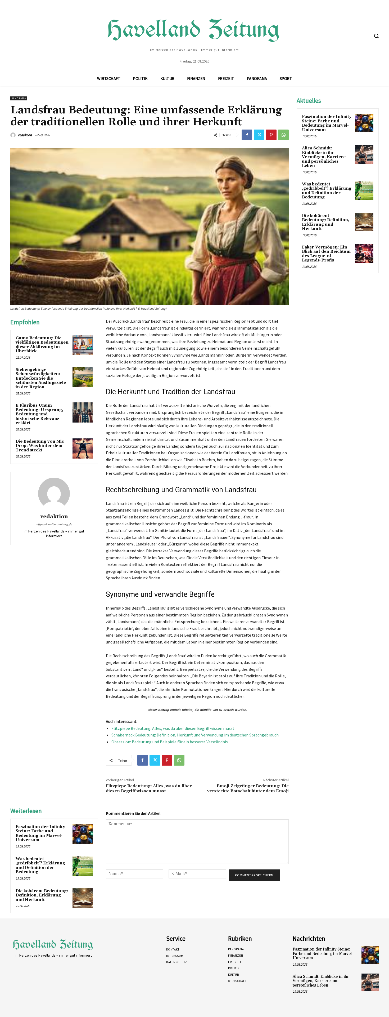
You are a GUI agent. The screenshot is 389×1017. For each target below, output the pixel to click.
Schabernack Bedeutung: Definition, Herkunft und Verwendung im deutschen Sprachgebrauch (195, 735)
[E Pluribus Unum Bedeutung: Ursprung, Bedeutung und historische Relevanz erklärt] (83, 412)
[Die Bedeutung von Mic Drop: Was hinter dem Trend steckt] (83, 448)
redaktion (25, 135)
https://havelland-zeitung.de (54, 524)
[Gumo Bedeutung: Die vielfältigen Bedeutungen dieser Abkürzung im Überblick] (83, 345)
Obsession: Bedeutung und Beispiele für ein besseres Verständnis (169, 741)
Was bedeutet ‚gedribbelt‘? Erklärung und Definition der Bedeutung (40, 865)
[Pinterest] (271, 135)
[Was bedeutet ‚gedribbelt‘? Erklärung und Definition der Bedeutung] (83, 866)
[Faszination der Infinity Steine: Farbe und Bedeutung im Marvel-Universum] (83, 834)
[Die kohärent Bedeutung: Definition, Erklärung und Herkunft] (83, 898)
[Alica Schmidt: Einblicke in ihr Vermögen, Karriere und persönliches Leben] (364, 154)
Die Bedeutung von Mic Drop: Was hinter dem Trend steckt (40, 446)
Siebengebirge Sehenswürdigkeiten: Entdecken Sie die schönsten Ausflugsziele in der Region (41, 378)
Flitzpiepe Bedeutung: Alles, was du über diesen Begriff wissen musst (172, 728)
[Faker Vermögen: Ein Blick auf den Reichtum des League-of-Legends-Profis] (364, 253)
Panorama (18, 98)
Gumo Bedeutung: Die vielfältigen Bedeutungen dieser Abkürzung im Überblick (42, 345)
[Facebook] (247, 135)
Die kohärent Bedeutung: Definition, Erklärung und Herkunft (42, 895)
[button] (376, 35)
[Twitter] (259, 135)
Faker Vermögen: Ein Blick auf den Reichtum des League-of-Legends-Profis (326, 254)
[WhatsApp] (283, 135)
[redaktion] (13, 135)
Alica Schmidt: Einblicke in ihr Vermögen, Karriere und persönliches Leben (324, 157)
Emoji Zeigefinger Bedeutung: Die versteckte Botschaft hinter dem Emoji (248, 788)
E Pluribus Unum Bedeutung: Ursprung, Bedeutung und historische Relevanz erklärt (39, 414)
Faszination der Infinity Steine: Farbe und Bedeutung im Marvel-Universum (40, 833)
